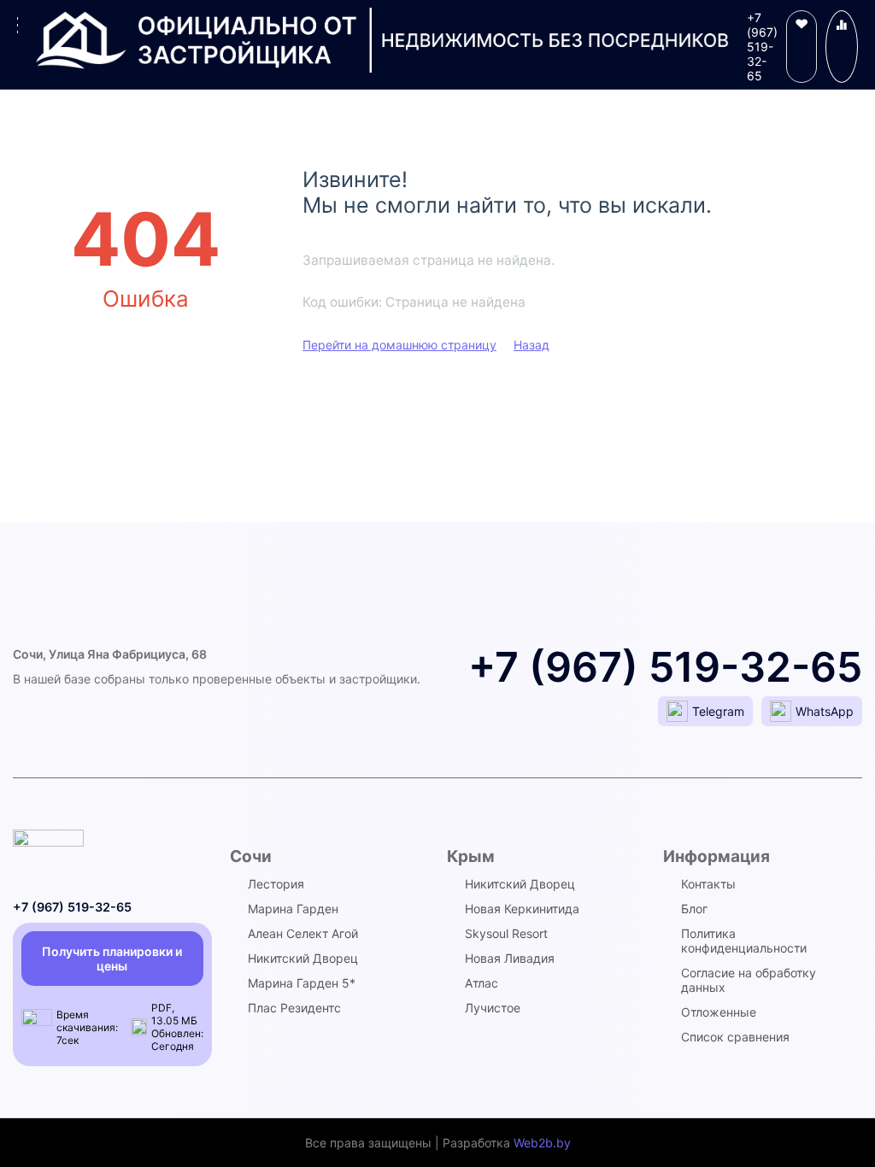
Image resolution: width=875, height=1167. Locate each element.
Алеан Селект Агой (303, 933)
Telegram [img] (718, 711)
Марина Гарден (293, 908)
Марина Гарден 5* (301, 983)
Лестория (276, 884)
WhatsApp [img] (825, 711)
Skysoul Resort (506, 933)
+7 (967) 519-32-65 (762, 46)
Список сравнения (735, 1036)
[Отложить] (801, 46)
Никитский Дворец (303, 958)
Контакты (708, 884)
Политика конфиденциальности (744, 940)
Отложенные (718, 1012)
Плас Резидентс (294, 1007)
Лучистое (492, 1007)
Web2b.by (542, 1142)
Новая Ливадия (510, 958)
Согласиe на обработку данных (748, 979)
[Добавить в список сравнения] (841, 46)
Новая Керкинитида (522, 908)
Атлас (481, 983)
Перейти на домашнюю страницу (399, 344)
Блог (694, 908)
